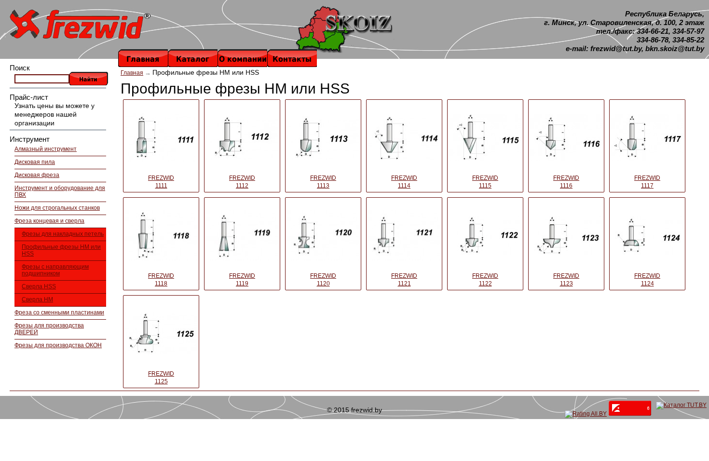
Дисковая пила (34, 162)
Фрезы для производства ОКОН (58, 345)
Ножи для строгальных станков (57, 207)
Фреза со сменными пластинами (59, 312)
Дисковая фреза (36, 175)
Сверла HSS (39, 286)
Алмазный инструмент (45, 149)
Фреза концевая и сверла (49, 220)
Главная (132, 72)
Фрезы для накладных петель (63, 233)
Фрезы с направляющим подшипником (55, 270)
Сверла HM (37, 299)
